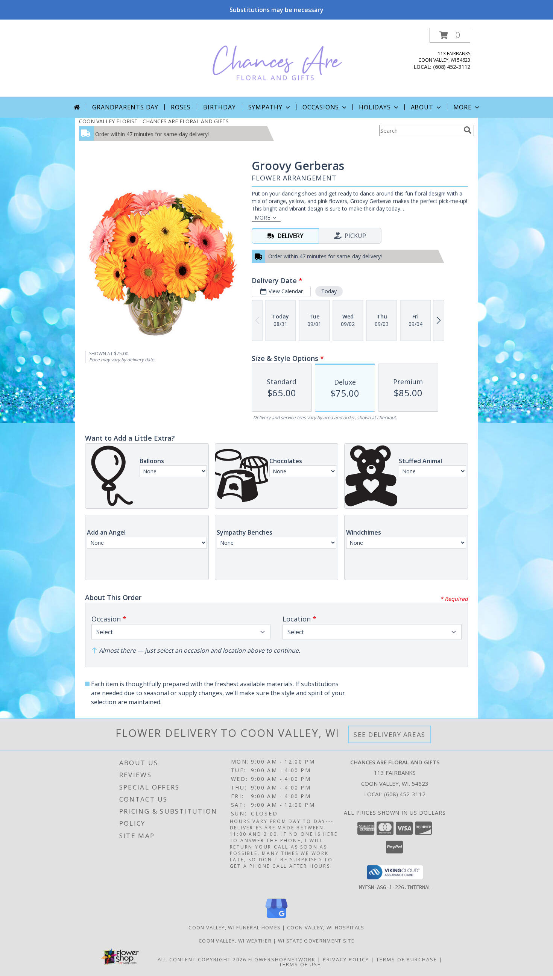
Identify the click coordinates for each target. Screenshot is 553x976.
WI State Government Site (316, 940)
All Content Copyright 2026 (202, 959)
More (462, 107)
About (422, 107)
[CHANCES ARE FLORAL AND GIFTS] (277, 62)
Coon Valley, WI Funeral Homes (234, 927)
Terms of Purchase (406, 959)
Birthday (219, 107)
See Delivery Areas (389, 734)
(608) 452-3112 (451, 66)
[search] (468, 130)
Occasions (320, 107)
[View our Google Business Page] (276, 918)
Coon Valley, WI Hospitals (326, 927)
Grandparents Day (125, 107)
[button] (450, 35)
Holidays (374, 107)
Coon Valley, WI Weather (235, 940)
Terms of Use (300, 964)
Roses (181, 107)
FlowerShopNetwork (282, 959)
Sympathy (265, 107)
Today (329, 291)
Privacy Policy (346, 959)
